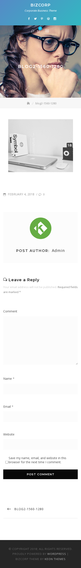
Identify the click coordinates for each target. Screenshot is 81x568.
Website (8, 434)
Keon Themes (55, 559)
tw (35, 18)
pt (42, 18)
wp (48, 18)
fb (29, 18)
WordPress (56, 554)
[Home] (29, 103)
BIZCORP (40, 5)
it (55, 18)
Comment (10, 311)
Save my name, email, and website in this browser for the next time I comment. (37, 460)
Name (8, 379)
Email (8, 406)
